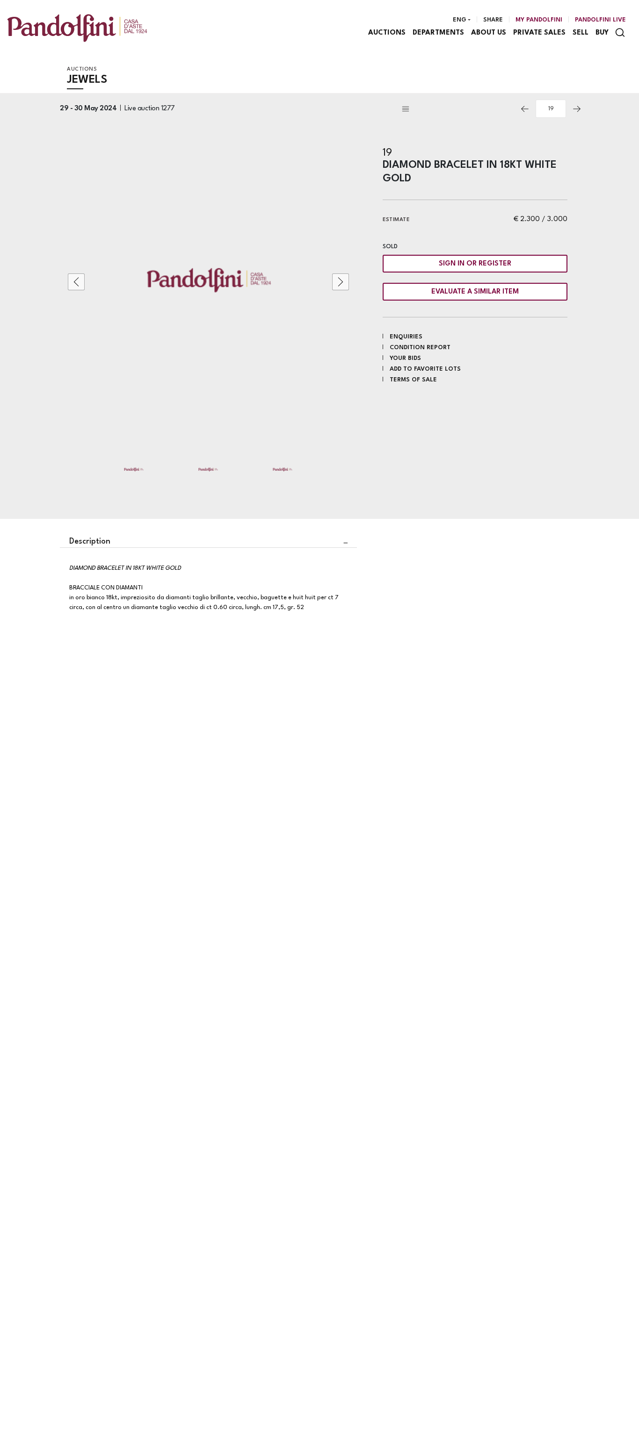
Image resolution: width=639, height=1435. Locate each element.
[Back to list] (457, 109)
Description (89, 541)
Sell (580, 32)
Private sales (539, 32)
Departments (438, 32)
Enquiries (406, 337)
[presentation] (76, 281)
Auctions (387, 32)
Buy (602, 32)
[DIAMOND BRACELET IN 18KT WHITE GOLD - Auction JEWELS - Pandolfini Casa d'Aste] (208, 281)
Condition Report (420, 347)
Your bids (405, 358)
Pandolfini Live (600, 20)
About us (488, 32)
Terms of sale (413, 380)
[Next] (576, 109)
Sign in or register (475, 263)
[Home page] (77, 27)
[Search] (620, 32)
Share (493, 20)
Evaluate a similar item (475, 291)
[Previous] (525, 109)
